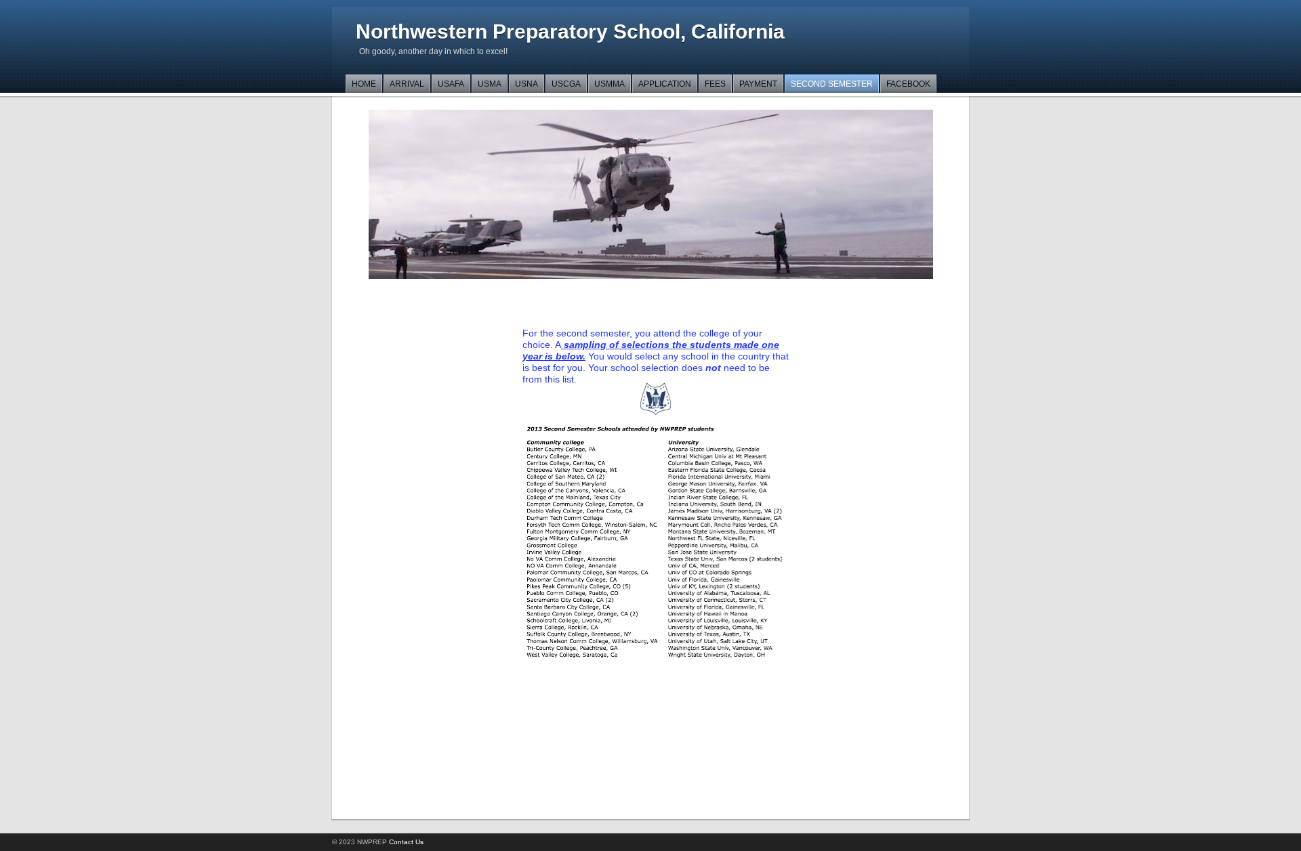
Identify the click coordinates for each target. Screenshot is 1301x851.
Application (664, 84)
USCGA (566, 84)
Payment (758, 84)
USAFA (451, 84)
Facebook (908, 84)
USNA (526, 84)
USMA (489, 84)
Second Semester (832, 84)
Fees (715, 84)
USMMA (609, 84)
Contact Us (406, 842)
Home (364, 84)
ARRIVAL (407, 84)
